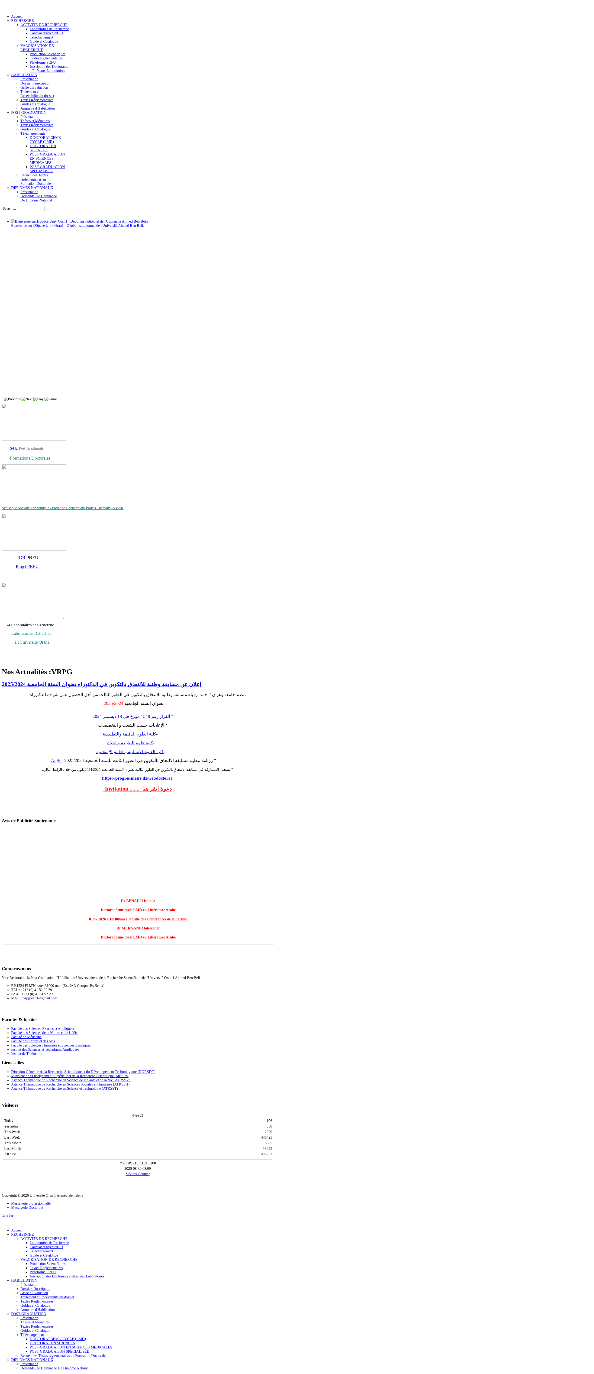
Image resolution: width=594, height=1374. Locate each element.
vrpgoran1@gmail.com (40, 998)
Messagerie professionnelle (31, 1203)
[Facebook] (6, 1008)
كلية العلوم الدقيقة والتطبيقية (129, 734)
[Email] (41, 1008)
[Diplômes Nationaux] (34, 500)
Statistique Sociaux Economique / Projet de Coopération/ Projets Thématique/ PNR (62, 508)
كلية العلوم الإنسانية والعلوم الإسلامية (130, 751)
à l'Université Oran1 (31, 642)
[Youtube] (23, 1008)
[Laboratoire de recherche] (33, 617)
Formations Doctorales (30, 458)
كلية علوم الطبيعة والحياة (130, 742)
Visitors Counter (138, 1174)
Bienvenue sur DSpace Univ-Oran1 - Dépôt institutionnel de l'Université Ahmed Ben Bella (78, 225)
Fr (60, 760)
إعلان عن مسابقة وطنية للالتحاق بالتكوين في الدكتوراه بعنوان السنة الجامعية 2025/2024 (101, 684)
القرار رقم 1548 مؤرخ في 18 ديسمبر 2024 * (138, 716)
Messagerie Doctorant (27, 1207)
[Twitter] (14, 1008)
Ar (53, 760)
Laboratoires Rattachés (31, 633)
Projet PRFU (27, 566)
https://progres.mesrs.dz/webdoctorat (137, 778)
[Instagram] (32, 1008)
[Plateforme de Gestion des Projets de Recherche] (34, 549)
